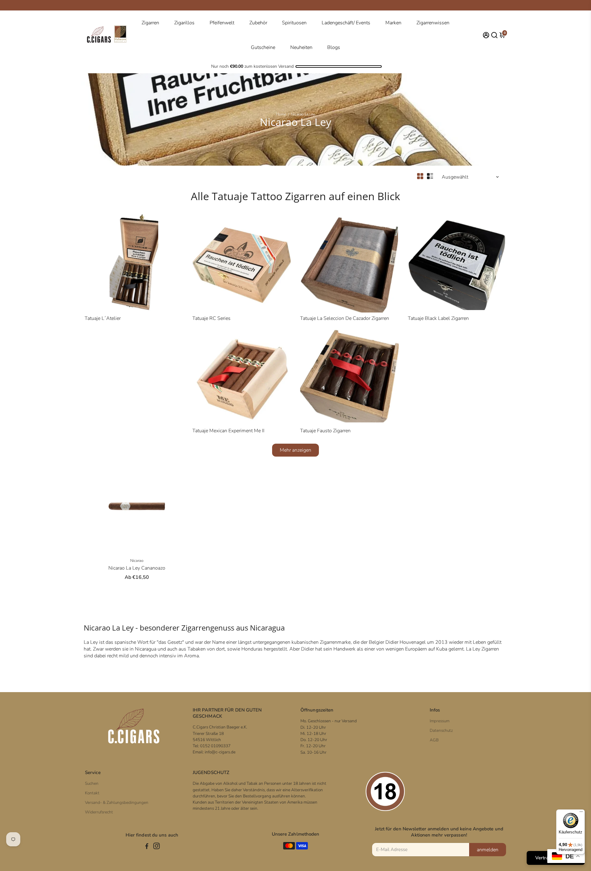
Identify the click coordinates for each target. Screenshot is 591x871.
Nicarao (136, 560)
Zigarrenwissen (432, 22)
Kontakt (92, 793)
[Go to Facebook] (146, 847)
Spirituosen (294, 22)
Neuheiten (301, 47)
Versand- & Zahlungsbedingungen (116, 802)
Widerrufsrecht (99, 812)
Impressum (439, 721)
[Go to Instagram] (156, 847)
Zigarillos (184, 22)
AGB (434, 740)
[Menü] (581, 813)
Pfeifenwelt (222, 22)
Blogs (333, 47)
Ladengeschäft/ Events (346, 22)
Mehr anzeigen (295, 450)
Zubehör (258, 22)
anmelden (487, 849)
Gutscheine (263, 47)
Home (281, 114)
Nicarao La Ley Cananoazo (136, 568)
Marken (393, 22)
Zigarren (150, 22)
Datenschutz (441, 730)
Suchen (91, 783)
